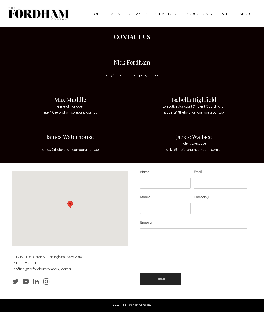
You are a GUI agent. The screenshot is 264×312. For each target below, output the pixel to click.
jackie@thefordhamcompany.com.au (193, 150)
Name (144, 172)
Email (198, 172)
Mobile (145, 197)
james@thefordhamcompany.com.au (70, 150)
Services (164, 14)
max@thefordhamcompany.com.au (70, 112)
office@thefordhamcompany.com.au (44, 269)
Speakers (138, 14)
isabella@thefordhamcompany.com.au (194, 112)
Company (201, 197)
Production (196, 14)
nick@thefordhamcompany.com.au (132, 75)
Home (96, 14)
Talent (116, 14)
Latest (226, 14)
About (246, 14)
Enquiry (146, 222)
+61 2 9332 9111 (26, 263)
